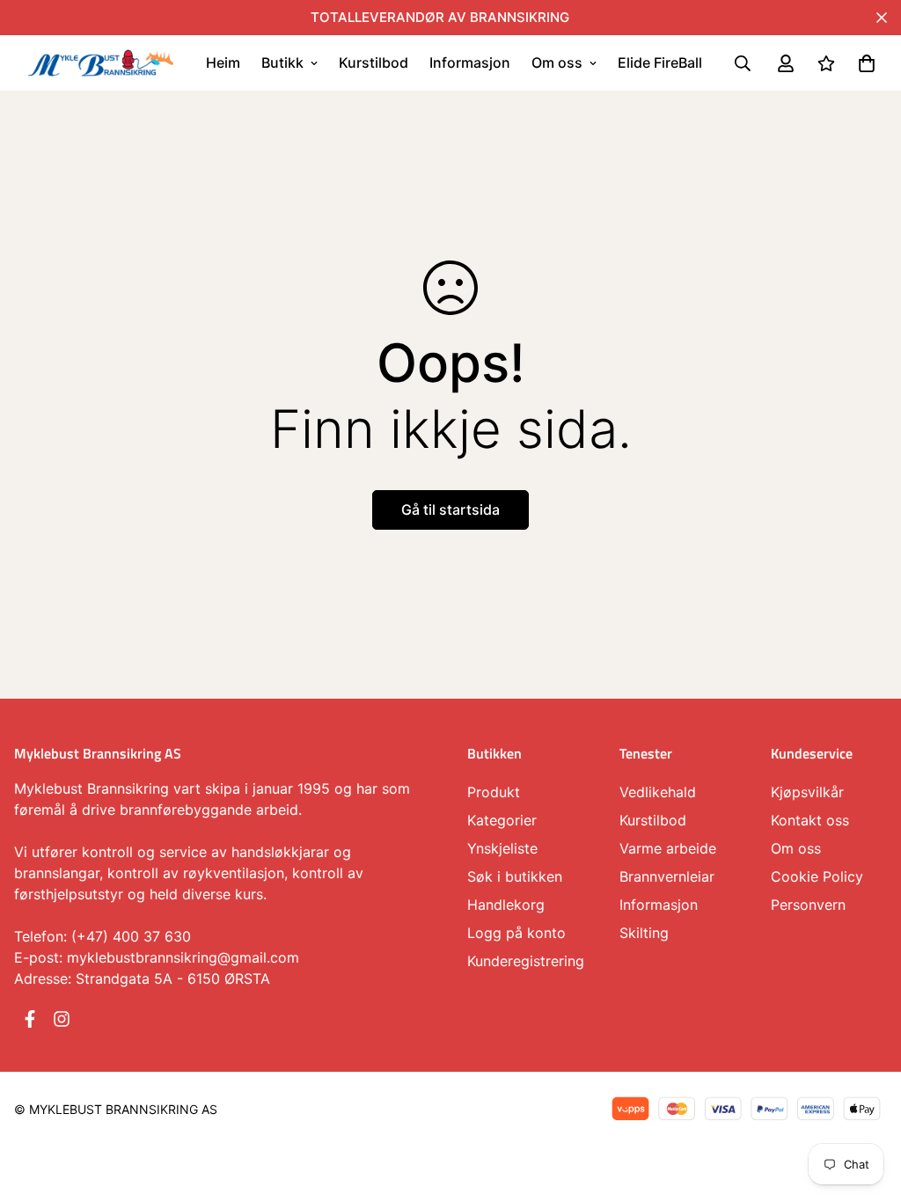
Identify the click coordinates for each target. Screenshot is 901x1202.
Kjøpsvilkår (807, 792)
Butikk (282, 62)
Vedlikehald (657, 792)
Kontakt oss (810, 820)
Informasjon (469, 62)
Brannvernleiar (666, 876)
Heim (223, 62)
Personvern (808, 904)
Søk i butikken (514, 876)
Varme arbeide (667, 848)
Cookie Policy (817, 876)
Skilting (644, 933)
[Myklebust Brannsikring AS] (100, 62)
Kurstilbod (373, 62)
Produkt (493, 792)
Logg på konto (516, 933)
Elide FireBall (660, 62)
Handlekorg (506, 904)
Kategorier (502, 820)
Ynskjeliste (502, 848)
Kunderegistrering (525, 961)
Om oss (556, 62)
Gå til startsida (450, 509)
